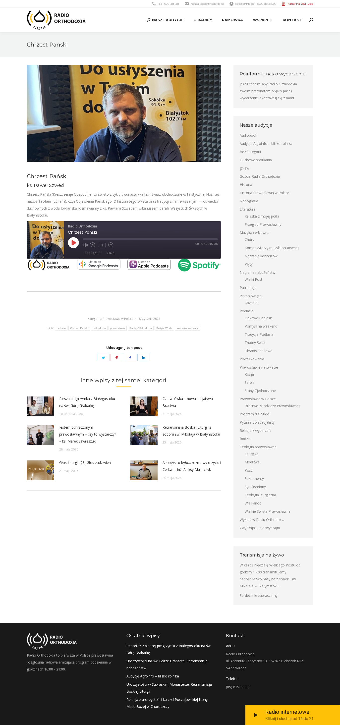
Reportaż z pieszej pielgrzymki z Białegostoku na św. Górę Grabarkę (168, 649)
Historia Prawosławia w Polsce (264, 192)
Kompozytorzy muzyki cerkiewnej (272, 247)
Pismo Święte (251, 295)
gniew (244, 168)
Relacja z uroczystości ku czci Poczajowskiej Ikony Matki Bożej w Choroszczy (167, 703)
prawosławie (117, 328)
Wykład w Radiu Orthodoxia (262, 519)
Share (110, 253)
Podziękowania (252, 359)
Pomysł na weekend (261, 326)
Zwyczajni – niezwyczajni (260, 527)
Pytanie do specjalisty (257, 422)
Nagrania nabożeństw (257, 272)
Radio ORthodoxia (140, 328)
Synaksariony (255, 486)
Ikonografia (249, 201)
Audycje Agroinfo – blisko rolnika (266, 143)
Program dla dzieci (255, 414)
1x (102, 245)
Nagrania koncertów (261, 256)
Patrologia (248, 287)
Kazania (251, 302)
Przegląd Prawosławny (263, 224)
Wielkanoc (253, 503)
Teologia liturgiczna (260, 495)
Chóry (249, 239)
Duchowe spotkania (256, 160)
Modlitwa (252, 462)
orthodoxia (99, 328)
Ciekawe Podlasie (259, 318)
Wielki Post (253, 279)
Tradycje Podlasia (259, 334)
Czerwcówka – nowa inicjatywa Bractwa (188, 402)
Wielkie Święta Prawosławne (267, 511)
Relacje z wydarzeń (255, 430)
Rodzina (246, 438)
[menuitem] (165, 20)
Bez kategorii (250, 151)
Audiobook (248, 135)
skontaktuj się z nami (277, 98)
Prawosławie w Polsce (118, 319)
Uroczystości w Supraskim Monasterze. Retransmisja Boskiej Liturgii (169, 688)
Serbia (250, 382)
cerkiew (61, 328)
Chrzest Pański (79, 328)
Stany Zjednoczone (260, 390)
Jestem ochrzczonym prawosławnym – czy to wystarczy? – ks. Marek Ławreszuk (87, 434)
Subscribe (91, 253)
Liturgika (251, 453)
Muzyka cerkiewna (254, 232)
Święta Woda (164, 328)
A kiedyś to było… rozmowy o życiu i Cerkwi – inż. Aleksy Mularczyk (192, 466)
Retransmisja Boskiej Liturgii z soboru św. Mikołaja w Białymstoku (191, 431)
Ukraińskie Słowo (259, 350)
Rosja (249, 374)
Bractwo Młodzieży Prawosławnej (272, 405)
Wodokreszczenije (188, 328)
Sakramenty (254, 478)
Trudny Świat (255, 342)
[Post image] (40, 406)
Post (248, 470)
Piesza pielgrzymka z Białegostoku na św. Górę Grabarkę (87, 402)
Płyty (249, 264)
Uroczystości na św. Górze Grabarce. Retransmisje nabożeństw (167, 664)
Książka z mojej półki (262, 216)
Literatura (247, 209)
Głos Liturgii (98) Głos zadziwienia (86, 462)
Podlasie (246, 311)
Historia (246, 184)
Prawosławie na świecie (259, 367)
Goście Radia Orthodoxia (260, 176)
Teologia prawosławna (258, 447)
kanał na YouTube (300, 3)
